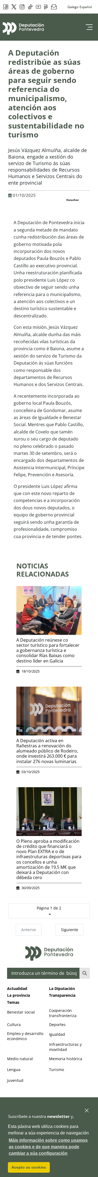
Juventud (15, 1080)
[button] (87, 1111)
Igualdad (57, 1034)
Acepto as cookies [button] (28, 1167)
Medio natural (20, 1058)
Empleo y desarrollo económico (25, 1036)
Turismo (56, 1069)
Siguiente (69, 929)
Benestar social (21, 1012)
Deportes (57, 1024)
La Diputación (62, 988)
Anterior (28, 929)
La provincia (18, 995)
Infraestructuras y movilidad (65, 1047)
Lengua (13, 1069)
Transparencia (62, 995)
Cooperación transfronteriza (62, 1013)
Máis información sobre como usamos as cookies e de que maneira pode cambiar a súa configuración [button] (48, 1147)
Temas (13, 1002)
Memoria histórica (65, 1058)
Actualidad (17, 988)
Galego (73, 7)
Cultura (14, 1024)
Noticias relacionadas (42, 569)
